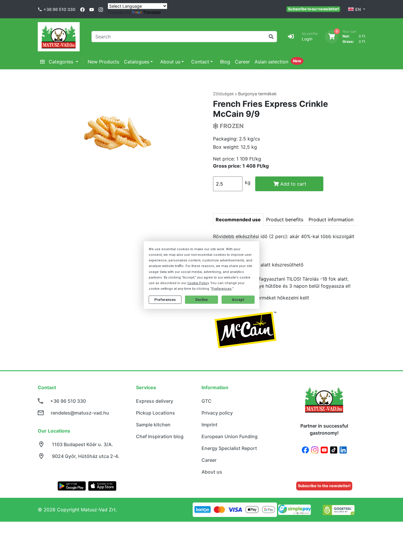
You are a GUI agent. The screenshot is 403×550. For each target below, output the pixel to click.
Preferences (165, 300)
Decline (201, 300)
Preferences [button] (222, 289)
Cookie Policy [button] (198, 283)
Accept (238, 300)
